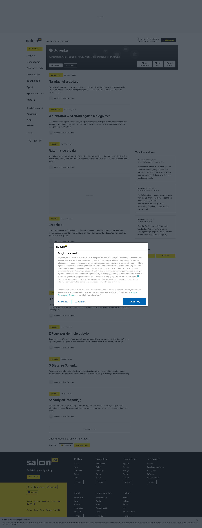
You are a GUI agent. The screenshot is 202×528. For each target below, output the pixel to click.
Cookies (72, 295)
